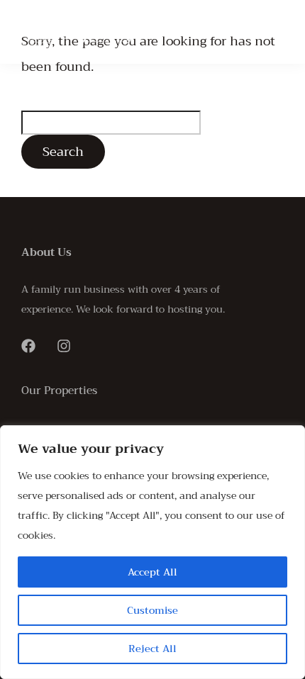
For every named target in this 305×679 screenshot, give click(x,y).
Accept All (152, 571)
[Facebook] (28, 346)
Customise (152, 610)
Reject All (152, 648)
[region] (152, 552)
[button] (270, 32)
